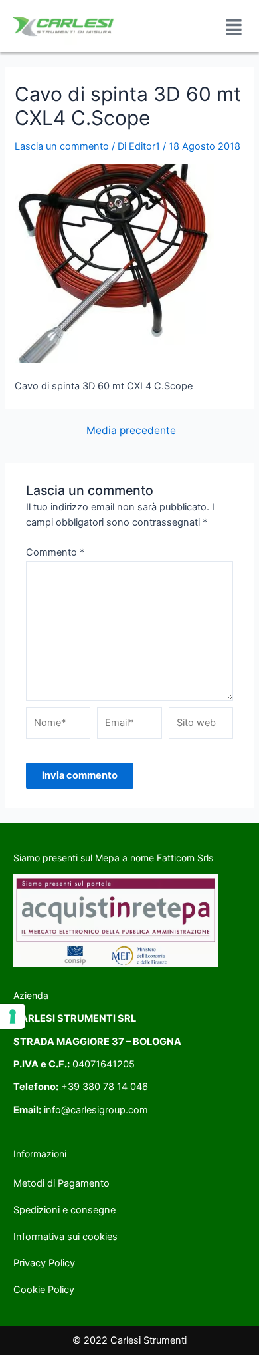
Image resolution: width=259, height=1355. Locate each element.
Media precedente (131, 430)
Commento (55, 552)
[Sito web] (201, 726)
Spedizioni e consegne (64, 1210)
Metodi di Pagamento (61, 1183)
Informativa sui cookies (65, 1237)
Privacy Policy (44, 1263)
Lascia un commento (62, 146)
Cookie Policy (43, 1290)
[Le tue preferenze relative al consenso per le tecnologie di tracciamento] (12, 1016)
